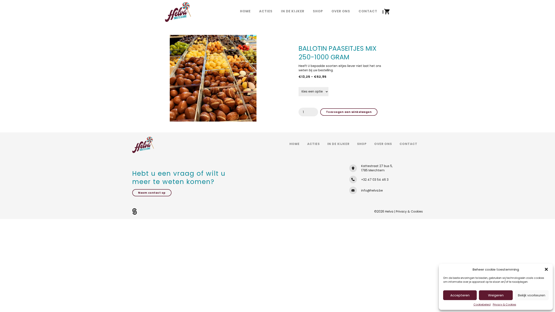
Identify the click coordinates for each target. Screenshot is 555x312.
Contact (408, 144)
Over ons (383, 144)
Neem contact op (152, 193)
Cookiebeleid (482, 304)
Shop (362, 144)
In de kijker (338, 144)
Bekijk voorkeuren (531, 295)
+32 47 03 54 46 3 (374, 179)
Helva (389, 211)
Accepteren (460, 295)
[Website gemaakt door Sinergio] (134, 211)
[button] (546, 269)
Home (294, 144)
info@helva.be (372, 190)
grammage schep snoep (315, 85)
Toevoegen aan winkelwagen (349, 112)
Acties (313, 144)
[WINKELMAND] (387, 12)
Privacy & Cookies (504, 304)
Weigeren (496, 295)
